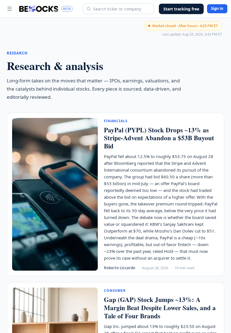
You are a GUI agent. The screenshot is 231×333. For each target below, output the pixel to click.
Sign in (217, 8)
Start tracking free (181, 9)
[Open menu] (10, 9)
